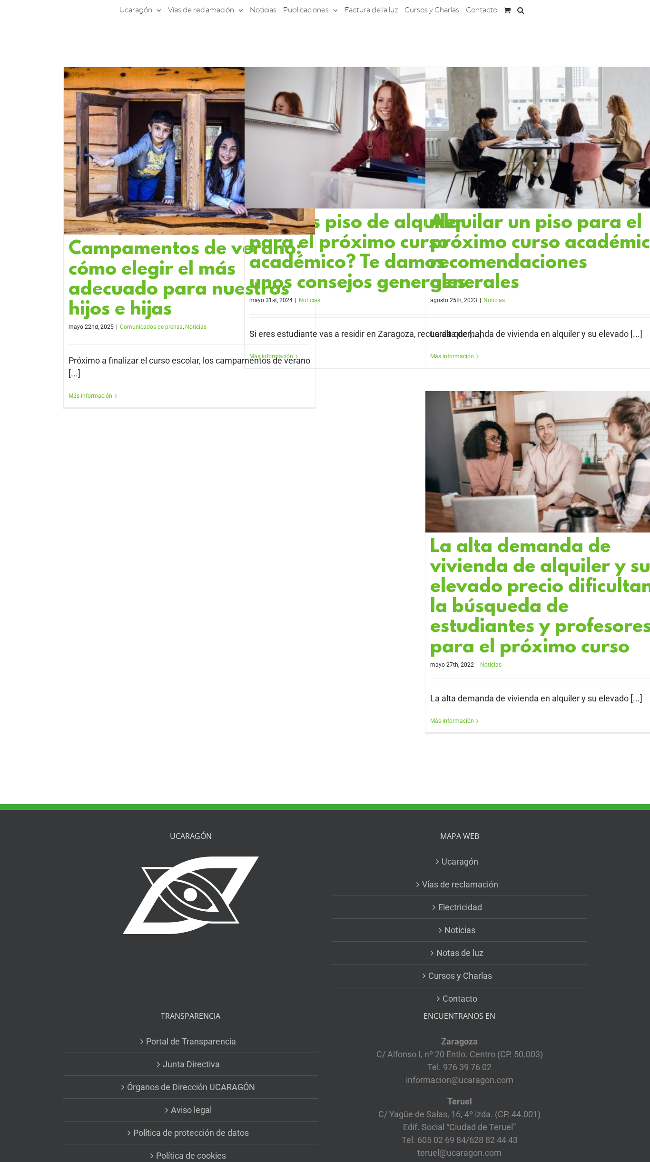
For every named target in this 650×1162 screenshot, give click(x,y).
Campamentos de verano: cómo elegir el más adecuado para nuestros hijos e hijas (185, 279)
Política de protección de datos (191, 1133)
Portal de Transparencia (191, 1041)
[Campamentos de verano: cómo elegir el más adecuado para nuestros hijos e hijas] (189, 151)
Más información (90, 396)
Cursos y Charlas (460, 976)
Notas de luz (459, 953)
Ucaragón (460, 862)
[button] (520, 9)
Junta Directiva (191, 1064)
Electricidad (460, 907)
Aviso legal (191, 1110)
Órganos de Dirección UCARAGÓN (191, 1087)
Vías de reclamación (460, 884)
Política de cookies (191, 1156)
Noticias (196, 327)
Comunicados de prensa (151, 327)
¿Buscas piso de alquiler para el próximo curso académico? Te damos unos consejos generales (357, 253)
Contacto (460, 999)
